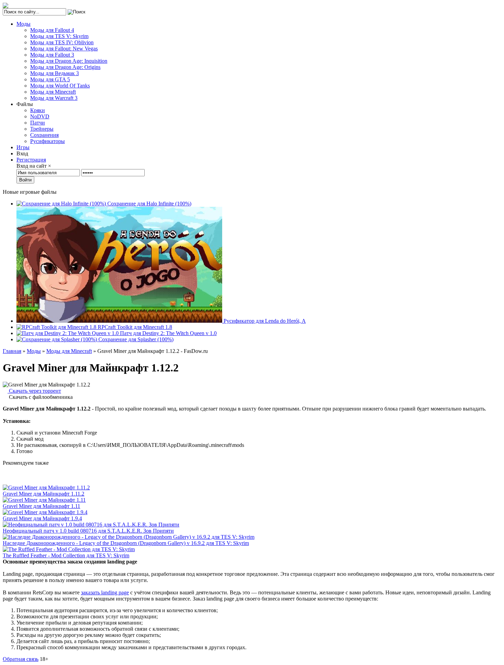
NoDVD (39, 116)
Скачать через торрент (34, 391)
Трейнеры (41, 129)
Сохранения (44, 135)
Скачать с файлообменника (40, 397)
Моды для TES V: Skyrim (59, 36)
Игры (22, 147)
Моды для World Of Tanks (60, 85)
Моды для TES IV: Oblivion (62, 42)
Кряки (37, 110)
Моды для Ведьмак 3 (54, 73)
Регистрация (31, 160)
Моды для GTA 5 (50, 79)
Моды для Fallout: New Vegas (64, 48)
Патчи (37, 123)
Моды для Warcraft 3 (53, 98)
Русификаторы (47, 141)
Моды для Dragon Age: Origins (65, 67)
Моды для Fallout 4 (52, 30)
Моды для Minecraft (53, 92)
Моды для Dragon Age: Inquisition (68, 61)
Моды (23, 24)
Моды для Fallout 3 (52, 55)
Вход (22, 153)
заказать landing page (105, 592)
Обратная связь (20, 659)
